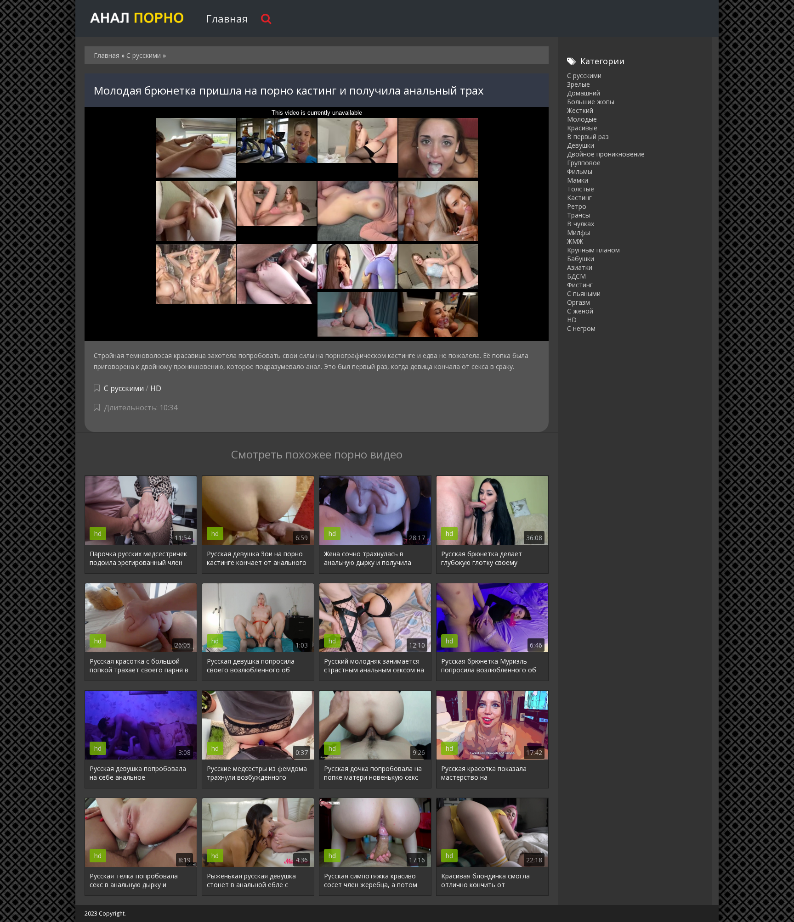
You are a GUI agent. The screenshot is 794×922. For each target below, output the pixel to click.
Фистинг (580, 284)
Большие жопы (590, 101)
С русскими (124, 388)
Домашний (583, 93)
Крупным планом (593, 250)
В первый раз (588, 136)
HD (155, 388)
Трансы (578, 215)
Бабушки (580, 258)
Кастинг (579, 197)
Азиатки (579, 267)
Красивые (582, 127)
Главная (227, 18)
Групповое (584, 162)
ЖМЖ (575, 241)
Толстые (580, 188)
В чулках (580, 223)
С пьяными (584, 293)
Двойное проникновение (606, 154)
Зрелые (578, 84)
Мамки (577, 180)
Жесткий (580, 110)
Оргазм (578, 302)
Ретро (576, 206)
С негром (581, 328)
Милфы (578, 232)
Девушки (580, 145)
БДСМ (576, 276)
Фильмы (579, 171)
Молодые (582, 119)
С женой (580, 311)
